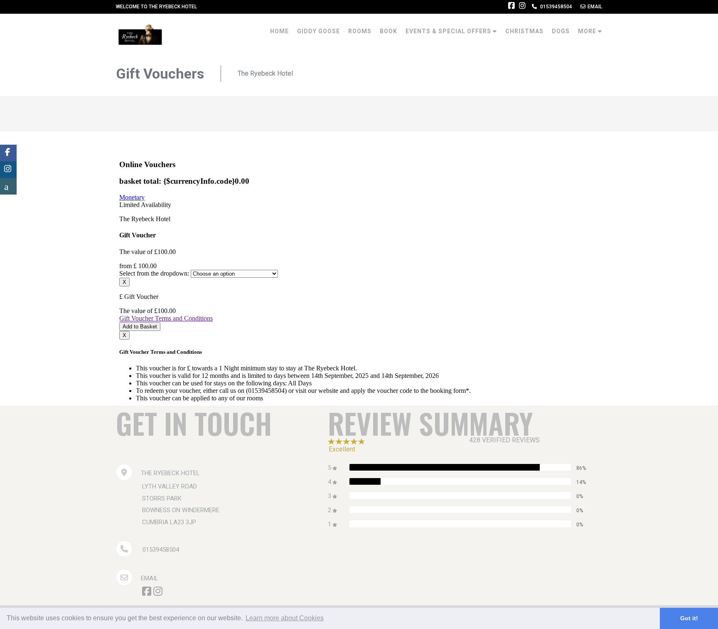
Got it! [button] (689, 618)
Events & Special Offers (449, 31)
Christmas (524, 31)
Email (149, 578)
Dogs (561, 31)
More (588, 31)
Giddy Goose (318, 31)
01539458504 (161, 549)
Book (388, 31)
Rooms (359, 31)
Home (279, 31)
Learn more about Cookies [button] (285, 618)
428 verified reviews (504, 440)
